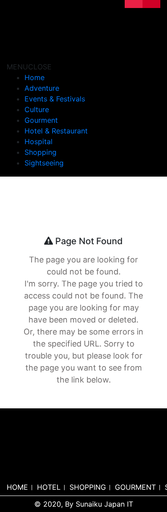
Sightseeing (44, 162)
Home (34, 77)
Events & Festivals (54, 98)
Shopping (40, 152)
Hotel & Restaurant (56, 130)
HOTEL (49, 487)
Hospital (38, 141)
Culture (36, 109)
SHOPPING (87, 487)
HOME (17, 487)
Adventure (41, 88)
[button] (29, 66)
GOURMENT (135, 487)
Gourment (41, 120)
